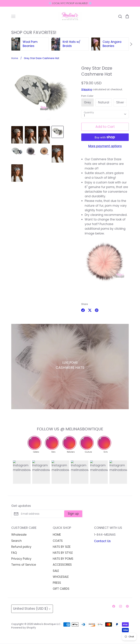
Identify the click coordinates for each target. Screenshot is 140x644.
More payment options (105, 146)
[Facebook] (113, 606)
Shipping (86, 89)
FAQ (14, 553)
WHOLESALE (61, 577)
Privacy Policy (21, 559)
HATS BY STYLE (63, 553)
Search (16, 541)
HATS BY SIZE (62, 547)
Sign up (73, 514)
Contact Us (102, 541)
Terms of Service (23, 565)
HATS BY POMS (63, 559)
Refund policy (21, 547)
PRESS (57, 583)
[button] (9, 44)
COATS (58, 541)
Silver (120, 102)
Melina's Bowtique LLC (47, 624)
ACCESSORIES (62, 565)
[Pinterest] (127, 606)
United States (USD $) (30, 608)
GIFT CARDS (61, 589)
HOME (57, 535)
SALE (56, 571)
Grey (87, 102)
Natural (103, 102)
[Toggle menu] (13, 16)
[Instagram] (120, 606)
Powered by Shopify (23, 627)
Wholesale (19, 535)
